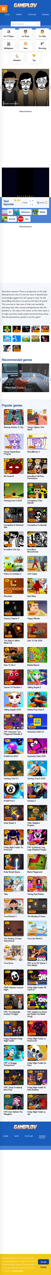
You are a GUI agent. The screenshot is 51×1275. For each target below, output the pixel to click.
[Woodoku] (14, 586)
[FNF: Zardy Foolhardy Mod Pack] (14, 1077)
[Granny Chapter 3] (14, 608)
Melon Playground (34, 872)
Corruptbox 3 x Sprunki (37, 525)
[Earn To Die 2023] (37, 630)
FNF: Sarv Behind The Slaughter (13, 1113)
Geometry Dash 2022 (36, 756)
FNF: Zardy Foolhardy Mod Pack (13, 1088)
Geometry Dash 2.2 (35, 732)
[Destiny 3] (35, 329)
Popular (32, 14)
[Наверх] (44, 1268)
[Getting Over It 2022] (37, 768)
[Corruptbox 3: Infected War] (14, 515)
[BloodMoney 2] (37, 441)
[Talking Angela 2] (37, 677)
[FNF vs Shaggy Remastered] (14, 1053)
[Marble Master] (37, 655)
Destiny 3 (31, 801)
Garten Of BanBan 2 (13, 687)
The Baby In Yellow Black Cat (12, 642)
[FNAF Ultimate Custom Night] (14, 977)
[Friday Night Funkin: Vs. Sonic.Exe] (14, 837)
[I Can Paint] (45, 338)
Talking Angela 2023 (12, 710)
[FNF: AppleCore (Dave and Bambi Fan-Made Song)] (37, 1002)
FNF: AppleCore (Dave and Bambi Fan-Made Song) (37, 1014)
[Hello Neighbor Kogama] (37, 813)
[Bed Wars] (37, 586)
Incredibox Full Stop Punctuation (35, 477)
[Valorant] (7, 348)
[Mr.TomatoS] (14, 466)
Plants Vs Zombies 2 (12, 574)
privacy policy (17, 1270)
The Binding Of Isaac (36, 916)
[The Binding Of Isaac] (37, 906)
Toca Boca (8, 963)
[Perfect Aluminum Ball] (7, 338)
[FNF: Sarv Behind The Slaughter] (14, 1102)
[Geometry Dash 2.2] (37, 721)
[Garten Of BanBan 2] (14, 677)
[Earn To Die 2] (14, 655)
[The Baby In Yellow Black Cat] (14, 630)
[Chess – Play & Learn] (7, 329)
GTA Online (32, 574)
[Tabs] (14, 884)
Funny (19, 14)
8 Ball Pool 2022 (11, 756)
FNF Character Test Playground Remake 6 (13, 733)
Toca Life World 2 (34, 938)
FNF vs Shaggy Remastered (10, 1064)
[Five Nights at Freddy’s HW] (17, 329)
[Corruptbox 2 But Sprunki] (37, 490)
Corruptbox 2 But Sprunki (34, 502)
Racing (45, 14)
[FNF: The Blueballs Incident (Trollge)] (14, 1002)
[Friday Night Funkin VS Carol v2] (37, 977)
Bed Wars (31, 596)
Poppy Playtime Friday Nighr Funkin (13, 1040)
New (16, 1136)
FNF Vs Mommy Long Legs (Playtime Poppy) (36, 848)
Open (3, 9)
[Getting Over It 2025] (14, 490)
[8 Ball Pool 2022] (14, 746)
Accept (43, 1262)
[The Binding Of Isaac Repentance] (14, 928)
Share (42, 203)
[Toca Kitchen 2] (14, 906)
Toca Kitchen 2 (10, 916)
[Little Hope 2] (26, 329)
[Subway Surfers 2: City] (14, 417)
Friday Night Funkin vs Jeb (36, 1113)
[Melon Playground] (37, 862)
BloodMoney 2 (33, 452)
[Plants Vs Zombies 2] (14, 564)
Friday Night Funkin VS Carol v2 (36, 988)
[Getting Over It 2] (14, 768)
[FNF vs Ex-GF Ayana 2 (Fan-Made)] (37, 953)
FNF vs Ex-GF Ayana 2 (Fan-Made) (37, 964)
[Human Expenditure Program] (14, 441)
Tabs (6, 894)
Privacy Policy (42, 1137)
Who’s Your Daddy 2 (15, 387)
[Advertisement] (25, 141)
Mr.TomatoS (9, 476)
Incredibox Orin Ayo (12, 549)
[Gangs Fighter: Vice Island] (37, 417)
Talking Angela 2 (34, 687)
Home (5, 1136)
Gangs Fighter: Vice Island (35, 428)
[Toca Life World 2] (37, 928)
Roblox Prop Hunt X (35, 710)
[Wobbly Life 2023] (26, 338)
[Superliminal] (35, 338)
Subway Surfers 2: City (13, 427)
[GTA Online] (37, 564)
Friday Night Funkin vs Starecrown (36, 1040)
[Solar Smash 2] (14, 813)
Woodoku (8, 596)
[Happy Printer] (17, 338)
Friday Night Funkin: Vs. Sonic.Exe (13, 848)
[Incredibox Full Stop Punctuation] (37, 466)
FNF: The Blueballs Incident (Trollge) (12, 1013)
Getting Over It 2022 (36, 778)
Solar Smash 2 (10, 823)
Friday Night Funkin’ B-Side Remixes (36, 1088)
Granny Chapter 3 (11, 618)
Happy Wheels (33, 618)
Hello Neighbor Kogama (33, 824)
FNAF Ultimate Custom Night (13, 988)
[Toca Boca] (14, 953)
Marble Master (33, 665)
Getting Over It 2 (11, 778)
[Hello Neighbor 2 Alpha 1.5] (45, 329)
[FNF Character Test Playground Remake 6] (14, 721)
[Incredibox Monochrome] (37, 539)
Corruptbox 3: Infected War (13, 526)
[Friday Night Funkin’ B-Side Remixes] (37, 1077)
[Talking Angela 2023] (14, 699)
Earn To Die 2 (9, 665)
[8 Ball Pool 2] (14, 790)
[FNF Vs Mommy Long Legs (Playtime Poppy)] (37, 837)
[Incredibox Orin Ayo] (14, 539)
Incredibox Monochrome (32, 550)
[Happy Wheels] (37, 608)
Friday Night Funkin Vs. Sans (36, 1064)
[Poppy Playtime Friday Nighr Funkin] (14, 1028)
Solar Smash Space (12, 872)
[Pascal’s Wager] (17, 348)
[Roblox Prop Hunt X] (37, 699)
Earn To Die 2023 (34, 641)
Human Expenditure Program (12, 453)
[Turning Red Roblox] (37, 884)
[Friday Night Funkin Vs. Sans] (37, 1053)
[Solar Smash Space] (14, 862)
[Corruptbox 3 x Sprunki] (37, 515)
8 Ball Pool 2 (9, 801)
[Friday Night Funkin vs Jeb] (37, 1102)
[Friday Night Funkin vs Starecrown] (37, 1028)
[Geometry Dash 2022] (37, 746)
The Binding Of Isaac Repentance (13, 939)
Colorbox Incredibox (10, 103)
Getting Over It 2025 (13, 501)
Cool (7, 14)
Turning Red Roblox (35, 894)
